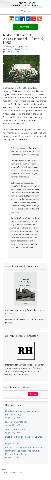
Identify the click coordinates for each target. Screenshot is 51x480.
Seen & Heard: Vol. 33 (15, 429)
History (17, 49)
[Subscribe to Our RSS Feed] (39, 18)
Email (3, 469)
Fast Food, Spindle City (16, 421)
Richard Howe (25, 2)
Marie (26, 47)
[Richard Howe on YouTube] (33, 18)
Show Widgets (26, 26)
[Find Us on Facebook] (22, 18)
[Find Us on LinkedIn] (28, 18)
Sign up (37, 364)
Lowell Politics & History (25, 5)
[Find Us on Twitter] (17, 18)
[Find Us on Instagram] (11, 18)
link (10, 313)
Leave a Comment (14, 52)
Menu (26, 11)
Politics (24, 49)
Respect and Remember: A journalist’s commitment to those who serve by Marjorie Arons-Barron (23, 450)
